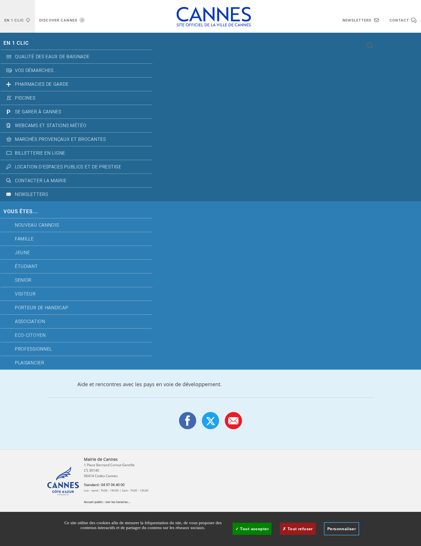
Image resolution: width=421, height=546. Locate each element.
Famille (24, 239)
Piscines (25, 98)
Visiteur (25, 294)
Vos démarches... (36, 70)
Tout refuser (299, 528)
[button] (233, 420)
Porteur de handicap (41, 307)
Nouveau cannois (37, 225)
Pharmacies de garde (41, 84)
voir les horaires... (117, 502)
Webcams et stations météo (50, 125)
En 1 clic (16, 43)
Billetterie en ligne (40, 153)
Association (30, 321)
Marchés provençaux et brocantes (60, 139)
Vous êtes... (20, 211)
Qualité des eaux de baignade (52, 56)
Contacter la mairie (40, 180)
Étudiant (26, 266)
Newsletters (31, 194)
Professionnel (33, 349)
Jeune (22, 252)
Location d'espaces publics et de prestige (68, 167)
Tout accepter (254, 528)
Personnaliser (341, 528)
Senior (23, 280)
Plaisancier (29, 363)
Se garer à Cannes (38, 111)
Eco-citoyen (30, 335)
